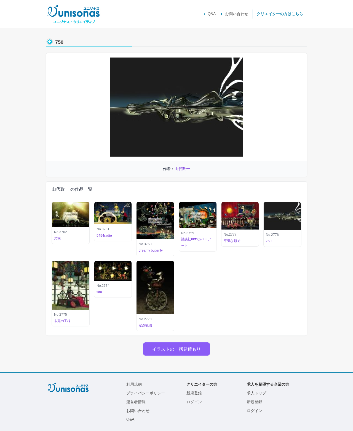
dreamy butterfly (151, 250)
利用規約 (134, 384)
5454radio (104, 236)
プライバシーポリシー (145, 393)
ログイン (194, 402)
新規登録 (194, 393)
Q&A (212, 14)
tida (99, 292)
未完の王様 (62, 321)
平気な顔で (232, 241)
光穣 (57, 238)
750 (269, 241)
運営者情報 (136, 402)
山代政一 (182, 169)
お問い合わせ (236, 14)
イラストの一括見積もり (176, 349)
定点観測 (145, 325)
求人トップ (256, 393)
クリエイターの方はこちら (280, 14)
